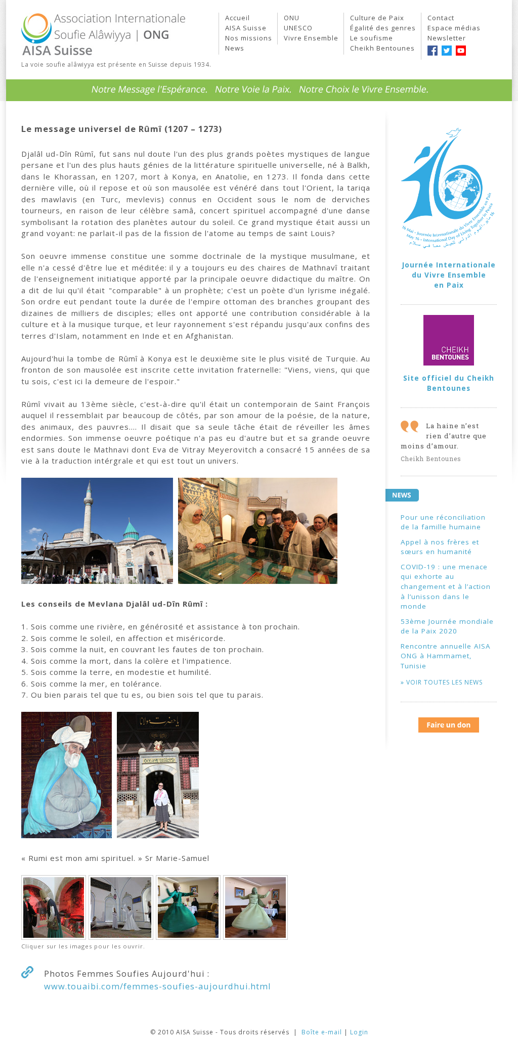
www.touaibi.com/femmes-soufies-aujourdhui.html (157, 986)
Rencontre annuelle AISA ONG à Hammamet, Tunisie (446, 656)
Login (359, 1032)
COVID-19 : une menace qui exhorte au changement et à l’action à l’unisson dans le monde (446, 586)
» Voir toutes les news (442, 682)
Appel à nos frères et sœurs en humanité (440, 547)
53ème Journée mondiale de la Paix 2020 (447, 626)
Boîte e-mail (321, 1032)
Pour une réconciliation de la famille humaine (443, 522)
